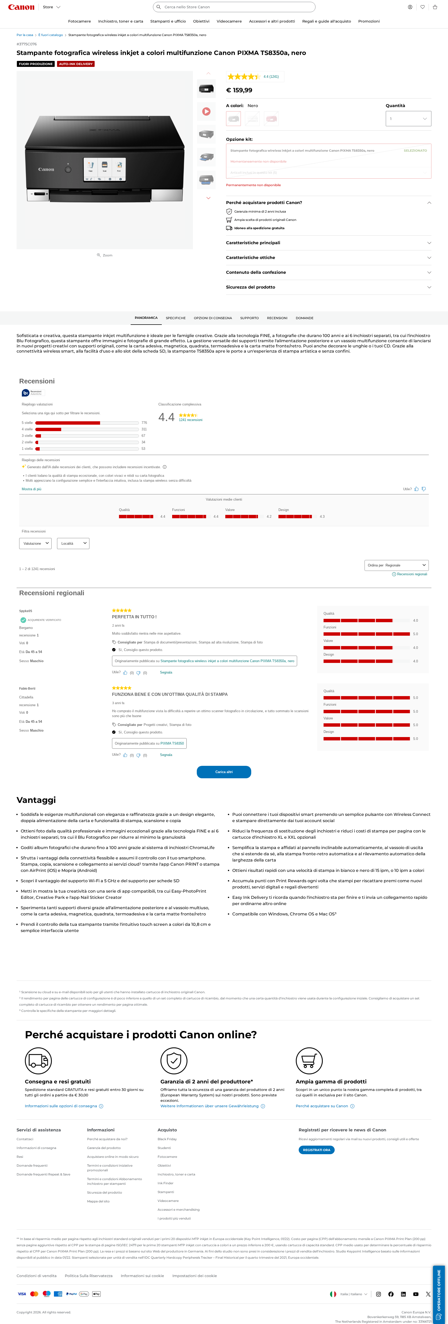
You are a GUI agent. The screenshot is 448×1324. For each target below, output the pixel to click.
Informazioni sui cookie (142, 1275)
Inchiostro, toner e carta (176, 1174)
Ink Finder (165, 1183)
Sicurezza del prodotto (104, 1192)
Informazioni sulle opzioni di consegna (61, 1106)
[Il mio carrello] (435, 7)
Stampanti (166, 1192)
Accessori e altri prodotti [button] (272, 21)
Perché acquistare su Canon (322, 1106)
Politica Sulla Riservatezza (89, 1275)
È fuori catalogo (50, 35)
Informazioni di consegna (36, 1148)
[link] (328, 154)
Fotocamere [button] (79, 21)
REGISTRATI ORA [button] (316, 1150)
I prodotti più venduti (174, 1218)
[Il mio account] (410, 7)
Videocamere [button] (229, 21)
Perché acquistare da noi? (107, 1139)
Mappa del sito (98, 1201)
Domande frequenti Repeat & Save (43, 1174)
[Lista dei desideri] (422, 7)
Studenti (164, 1148)
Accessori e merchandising (179, 1209)
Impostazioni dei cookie (194, 1275)
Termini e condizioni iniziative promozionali (109, 1168)
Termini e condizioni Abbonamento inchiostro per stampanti (114, 1181)
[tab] (146, 318)
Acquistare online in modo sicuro (113, 1157)
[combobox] (234, 7)
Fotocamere (167, 1157)
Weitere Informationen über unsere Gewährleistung (209, 1106)
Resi (20, 1157)
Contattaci (25, 1139)
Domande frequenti (32, 1165)
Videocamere (168, 1201)
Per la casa (25, 35)
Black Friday (167, 1139)
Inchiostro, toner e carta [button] (120, 21)
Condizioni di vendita (37, 1275)
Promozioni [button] (369, 21)
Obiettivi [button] (201, 21)
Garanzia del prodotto (104, 1148)
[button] (233, 118)
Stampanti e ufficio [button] (168, 21)
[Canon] (21, 7)
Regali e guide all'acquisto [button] (326, 21)
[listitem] (206, 88)
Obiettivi (164, 1165)
